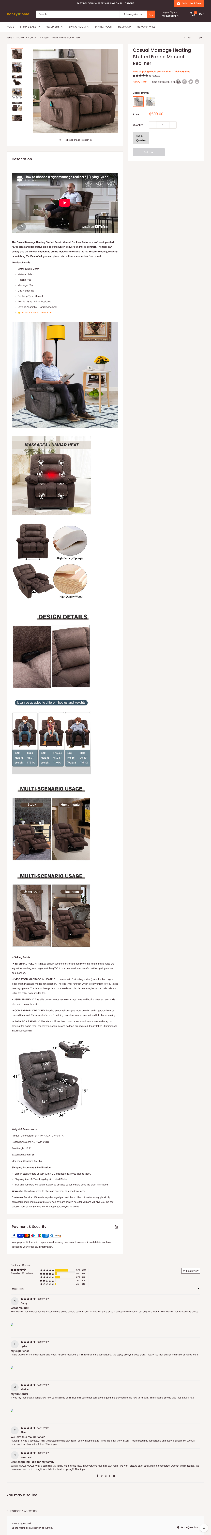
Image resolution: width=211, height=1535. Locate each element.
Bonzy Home (140, 82)
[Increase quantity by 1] (172, 124)
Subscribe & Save (191, 3)
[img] (28, 1299)
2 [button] (102, 1475)
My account (169, 15)
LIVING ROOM (77, 26)
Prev (189, 37)
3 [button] (105, 1475)
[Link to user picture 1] (12, 1324)
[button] (141, 75)
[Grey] (150, 101)
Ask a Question (141, 137)
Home (9, 37)
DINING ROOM (103, 26)
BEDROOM (124, 26)
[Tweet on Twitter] (190, 81)
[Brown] (138, 101)
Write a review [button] (190, 1270)
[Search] (151, 14)
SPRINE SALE (28, 26)
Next (199, 37)
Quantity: (138, 124)
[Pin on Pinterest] (184, 81)
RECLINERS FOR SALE (27, 37)
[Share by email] (197, 81)
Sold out (149, 152)
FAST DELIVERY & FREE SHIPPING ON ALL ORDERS (105, 3)
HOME (10, 26)
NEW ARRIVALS (146, 26)
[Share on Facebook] (178, 81)
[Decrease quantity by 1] (152, 124)
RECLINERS (52, 26)
